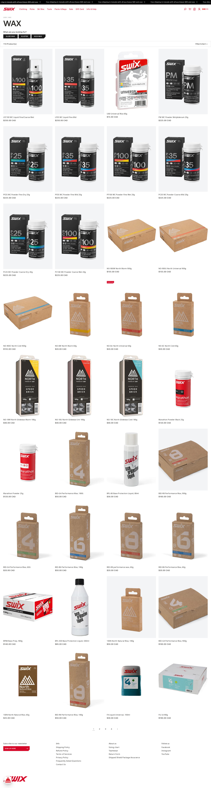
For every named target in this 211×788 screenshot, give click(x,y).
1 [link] (93, 729)
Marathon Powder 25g (13, 493)
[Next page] (117, 729)
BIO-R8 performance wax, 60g (120, 567)
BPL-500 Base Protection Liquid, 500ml (72, 641)
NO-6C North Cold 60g (168, 346)
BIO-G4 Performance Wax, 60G (17, 567)
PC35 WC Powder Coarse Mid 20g (173, 195)
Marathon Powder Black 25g (171, 420)
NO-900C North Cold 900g (14, 346)
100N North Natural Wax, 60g (16, 715)
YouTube (165, 754)
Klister (24, 36)
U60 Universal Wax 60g (117, 114)
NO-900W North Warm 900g (119, 268)
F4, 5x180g (163, 715)
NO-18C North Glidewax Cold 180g (122, 420)
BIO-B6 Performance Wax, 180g (69, 567)
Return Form (114, 754)
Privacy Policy (62, 757)
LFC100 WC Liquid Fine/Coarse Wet (18, 117)
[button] (23, 9)
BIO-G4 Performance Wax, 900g (173, 641)
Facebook (166, 747)
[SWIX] (15, 779)
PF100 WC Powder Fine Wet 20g (121, 195)
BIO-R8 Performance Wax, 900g (172, 493)
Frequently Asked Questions (68, 761)
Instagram (166, 750)
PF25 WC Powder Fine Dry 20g (16, 195)
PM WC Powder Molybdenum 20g (173, 117)
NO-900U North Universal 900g (172, 268)
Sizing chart (114, 747)
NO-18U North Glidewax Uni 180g (70, 420)
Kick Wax (38, 36)
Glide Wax (10, 36)
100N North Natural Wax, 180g (120, 641)
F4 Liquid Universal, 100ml (118, 715)
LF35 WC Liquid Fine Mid (65, 117)
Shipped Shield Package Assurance (124, 757)
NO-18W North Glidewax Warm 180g (19, 420)
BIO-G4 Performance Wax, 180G (69, 493)
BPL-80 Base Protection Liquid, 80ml (123, 493)
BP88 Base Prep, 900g (13, 641)
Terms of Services (64, 754)
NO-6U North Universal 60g (119, 346)
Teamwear (113, 750)
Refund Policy (62, 750)
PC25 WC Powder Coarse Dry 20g (18, 272)
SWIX (5, 17)
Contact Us (61, 764)
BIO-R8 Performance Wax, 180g (69, 715)
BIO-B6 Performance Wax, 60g (172, 567)
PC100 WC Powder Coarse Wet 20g (70, 272)
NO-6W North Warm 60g (66, 346)
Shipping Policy (63, 747)
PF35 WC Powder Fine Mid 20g (68, 195)
